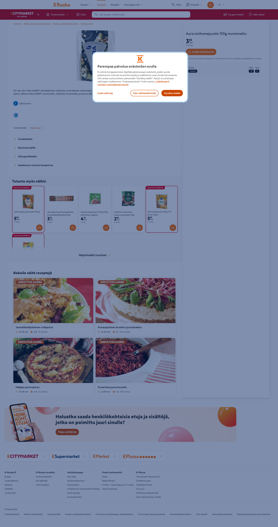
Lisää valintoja (105, 93)
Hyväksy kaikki (172, 93)
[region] (140, 77)
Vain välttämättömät (144, 93)
